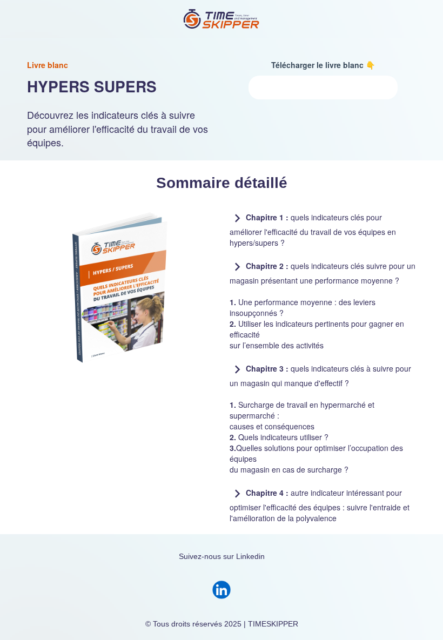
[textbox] (323, 64)
